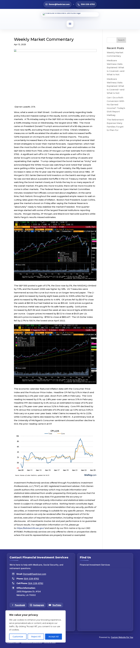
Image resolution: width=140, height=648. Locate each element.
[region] (35, 626)
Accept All (54, 636)
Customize (18, 636)
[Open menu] (70, 23)
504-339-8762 (88, 4)
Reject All (36, 636)
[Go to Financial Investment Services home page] (70, 14)
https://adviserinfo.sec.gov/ (30, 528)
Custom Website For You (122, 637)
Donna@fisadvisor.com (59, 4)
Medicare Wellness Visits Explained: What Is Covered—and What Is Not (115, 67)
